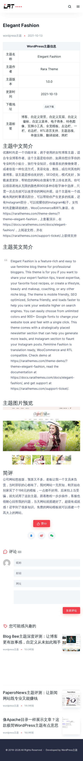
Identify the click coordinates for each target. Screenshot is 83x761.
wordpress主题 (12, 35)
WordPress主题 (69, 749)
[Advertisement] (41, 670)
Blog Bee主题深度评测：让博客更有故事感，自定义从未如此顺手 (32, 639)
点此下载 (49, 106)
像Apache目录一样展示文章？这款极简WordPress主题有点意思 (31, 722)
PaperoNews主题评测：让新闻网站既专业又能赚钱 (30, 695)
